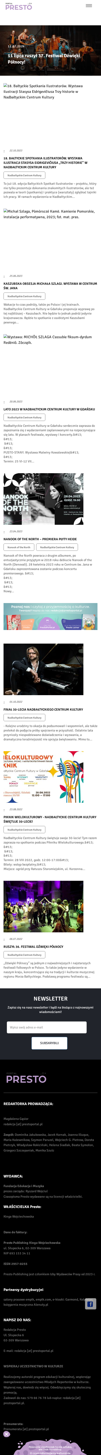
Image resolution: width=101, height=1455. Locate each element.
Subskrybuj (49, 1043)
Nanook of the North (19, 547)
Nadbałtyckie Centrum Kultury (24, 175)
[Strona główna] (19, 6)
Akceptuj (11, 1434)
